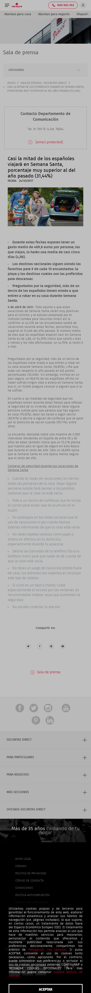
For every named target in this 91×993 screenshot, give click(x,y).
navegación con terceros (47, 949)
